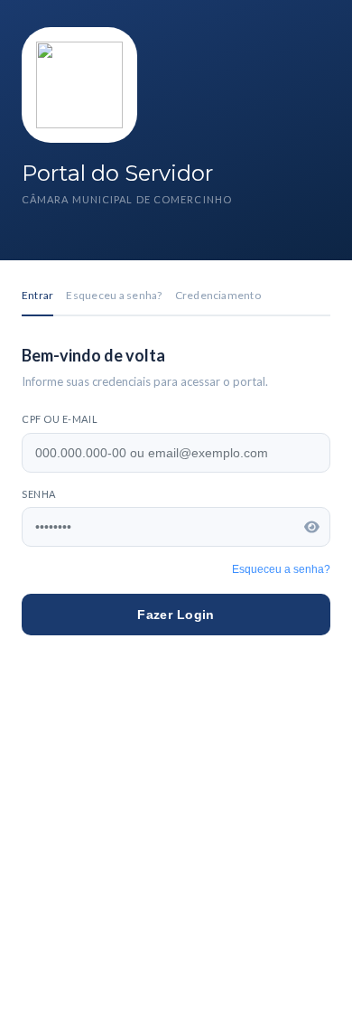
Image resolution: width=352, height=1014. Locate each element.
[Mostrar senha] (312, 527)
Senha (39, 494)
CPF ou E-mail (59, 419)
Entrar (37, 295)
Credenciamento (218, 295)
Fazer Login (176, 614)
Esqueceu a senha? (114, 295)
